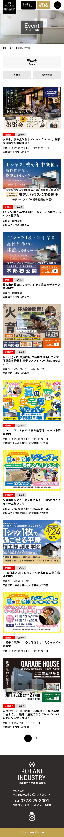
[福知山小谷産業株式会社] (9, 6)
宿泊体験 (47, 75)
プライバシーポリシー (32, 832)
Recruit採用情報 (44, 5)
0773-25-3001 (34, 800)
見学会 (16, 75)
